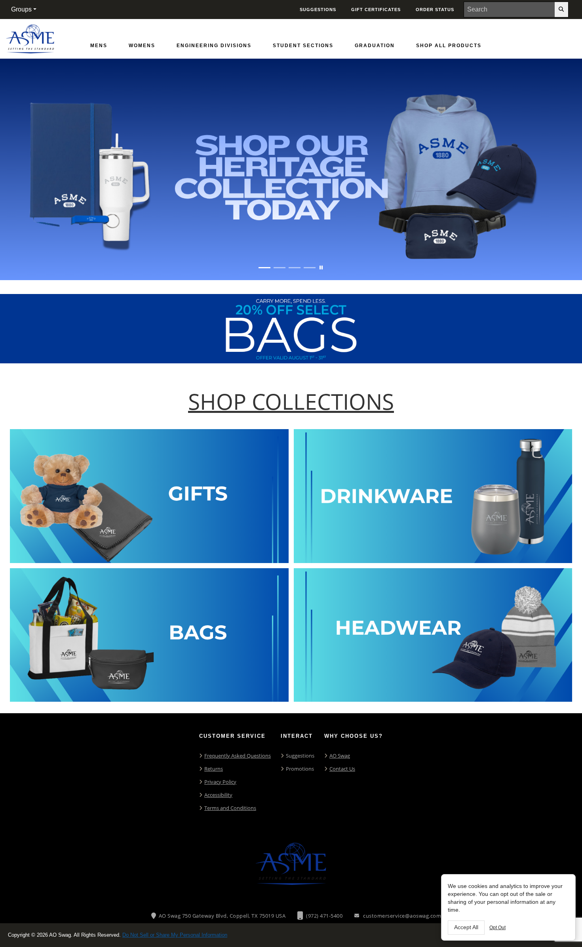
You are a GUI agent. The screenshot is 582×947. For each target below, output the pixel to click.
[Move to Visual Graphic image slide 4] (310, 267)
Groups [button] (21, 9)
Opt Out (497, 927)
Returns (213, 768)
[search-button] (561, 9)
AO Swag (339, 755)
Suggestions (300, 755)
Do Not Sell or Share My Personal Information (174, 935)
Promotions (300, 768)
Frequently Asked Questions (237, 755)
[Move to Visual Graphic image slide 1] (264, 267)
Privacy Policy (220, 781)
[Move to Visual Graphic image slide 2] (279, 267)
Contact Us (342, 768)
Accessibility (218, 794)
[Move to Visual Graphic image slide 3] (295, 267)
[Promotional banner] (291, 169)
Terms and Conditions (230, 807)
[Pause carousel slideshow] (321, 268)
